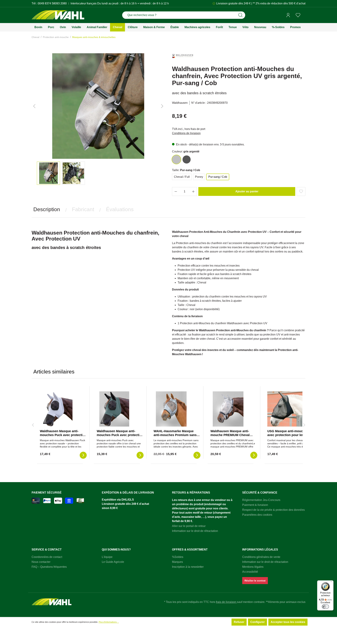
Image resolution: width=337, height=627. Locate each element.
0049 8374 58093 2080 (52, 3)
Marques (177, 561)
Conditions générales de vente (261, 556)
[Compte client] (288, 15)
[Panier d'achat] (304, 15)
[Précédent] (34, 106)
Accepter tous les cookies (288, 621)
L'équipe (107, 556)
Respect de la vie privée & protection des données (273, 509)
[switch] (325, 606)
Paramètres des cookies (257, 514)
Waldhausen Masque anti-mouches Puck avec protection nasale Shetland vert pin (120, 435)
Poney (199, 176)
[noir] (186, 159)
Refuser (239, 621)
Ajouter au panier (246, 191)
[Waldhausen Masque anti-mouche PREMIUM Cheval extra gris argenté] (228, 409)
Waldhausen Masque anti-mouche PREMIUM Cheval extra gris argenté (230, 435)
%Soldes (177, 556)
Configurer (257, 621)
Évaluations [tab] (120, 209)
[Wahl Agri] (58, 15)
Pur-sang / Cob (217, 176)
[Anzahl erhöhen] (193, 191)
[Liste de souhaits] (298, 15)
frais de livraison (226, 601)
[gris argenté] (176, 159)
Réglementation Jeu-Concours (261, 499)
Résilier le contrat (255, 580)
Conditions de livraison (186, 133)
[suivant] (162, 106)
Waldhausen (180, 102)
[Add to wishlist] (301, 191)
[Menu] (331, 582)
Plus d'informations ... (109, 622)
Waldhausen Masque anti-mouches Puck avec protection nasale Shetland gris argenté (63, 435)
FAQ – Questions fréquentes (49, 566)
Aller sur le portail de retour (189, 525)
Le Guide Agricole (113, 561)
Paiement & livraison (255, 504)
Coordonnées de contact (47, 556)
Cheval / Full (182, 176)
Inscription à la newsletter (188, 566)
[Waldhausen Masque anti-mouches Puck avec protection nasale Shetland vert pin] (114, 409)
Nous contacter (41, 561)
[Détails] (83, 455)
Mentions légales (252, 566)
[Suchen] (240, 15)
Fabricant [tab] (83, 209)
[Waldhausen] (182, 57)
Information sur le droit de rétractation (195, 530)
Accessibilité (250, 571)
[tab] (46, 209)
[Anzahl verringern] (175, 191)
